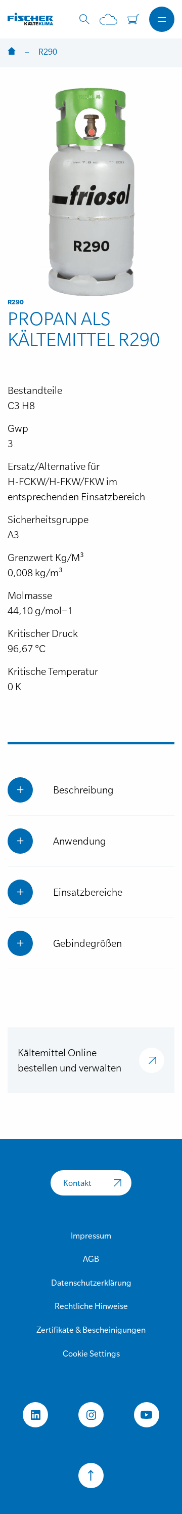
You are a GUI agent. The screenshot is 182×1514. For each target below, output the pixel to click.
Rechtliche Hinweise (91, 1305)
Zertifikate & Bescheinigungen (91, 1329)
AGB (91, 1258)
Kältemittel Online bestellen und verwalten (69, 1060)
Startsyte (12, 52)
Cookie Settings (91, 1353)
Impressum (91, 1235)
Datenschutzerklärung (91, 1282)
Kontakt (77, 1182)
